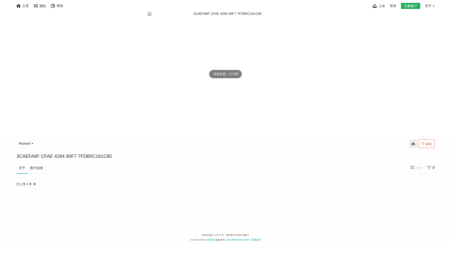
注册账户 (410, 6)
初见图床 (210, 239)
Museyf (24, 143)
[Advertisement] (225, 208)
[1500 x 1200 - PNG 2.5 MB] (413, 143)
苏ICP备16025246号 (238, 239)
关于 (22, 168)
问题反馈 (256, 239)
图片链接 (36, 168)
